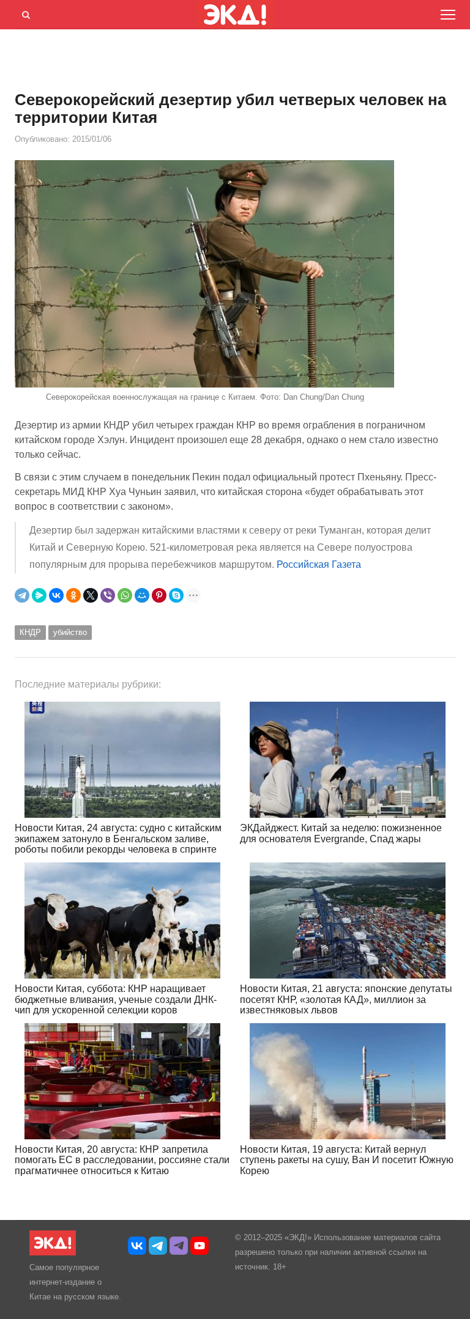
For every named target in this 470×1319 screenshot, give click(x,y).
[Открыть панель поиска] (24, 13)
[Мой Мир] (142, 595)
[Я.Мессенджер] (39, 595)
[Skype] (176, 595)
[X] (90, 595)
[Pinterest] (159, 595)
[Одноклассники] (73, 595)
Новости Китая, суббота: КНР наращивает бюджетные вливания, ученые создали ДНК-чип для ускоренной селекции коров (116, 999)
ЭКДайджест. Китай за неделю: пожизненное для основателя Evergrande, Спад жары (341, 833)
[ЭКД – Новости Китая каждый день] (52, 1252)
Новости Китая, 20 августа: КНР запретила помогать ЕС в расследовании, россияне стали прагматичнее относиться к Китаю (122, 1160)
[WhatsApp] (125, 595)
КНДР (30, 632)
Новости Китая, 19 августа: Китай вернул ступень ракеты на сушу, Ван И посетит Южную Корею (346, 1160)
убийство (70, 632)
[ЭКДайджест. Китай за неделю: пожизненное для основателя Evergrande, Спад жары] (347, 760)
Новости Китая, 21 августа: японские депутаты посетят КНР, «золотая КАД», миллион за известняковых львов (346, 999)
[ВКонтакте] (56, 595)
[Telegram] (22, 595)
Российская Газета (319, 564)
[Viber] (107, 595)
